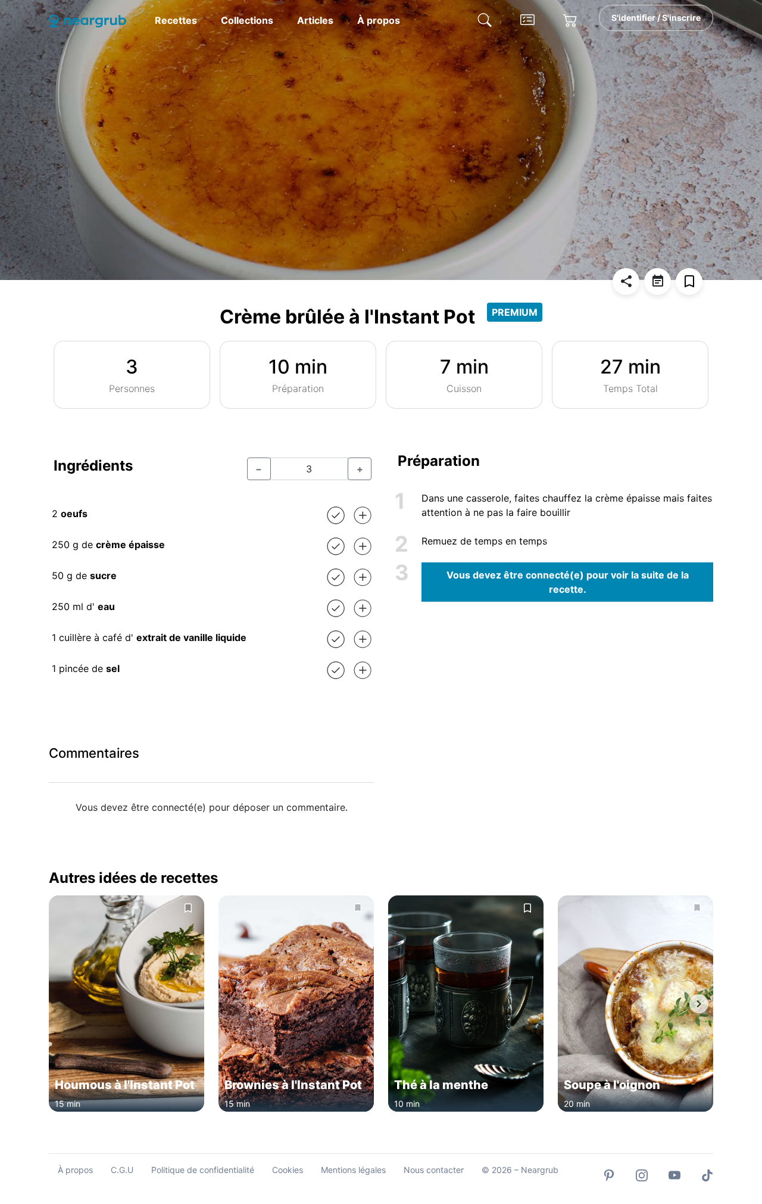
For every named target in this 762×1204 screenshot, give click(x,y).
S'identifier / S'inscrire (656, 18)
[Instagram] (642, 1174)
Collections (247, 20)
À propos (378, 20)
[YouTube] (674, 1174)
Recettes (176, 20)
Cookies (287, 1170)
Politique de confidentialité (202, 1170)
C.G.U (122, 1170)
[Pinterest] (609, 1174)
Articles (315, 20)
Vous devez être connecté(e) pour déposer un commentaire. (212, 807)
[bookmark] (689, 281)
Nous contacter (434, 1170)
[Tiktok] (707, 1174)
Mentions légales (353, 1170)
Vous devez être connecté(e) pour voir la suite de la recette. (567, 582)
